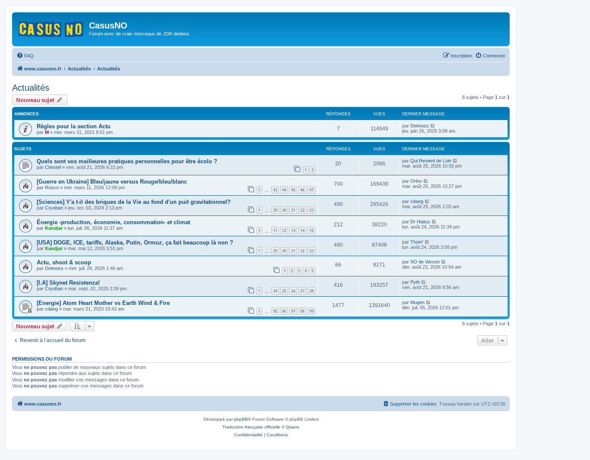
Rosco (52, 187)
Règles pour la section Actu (74, 126)
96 (284, 311)
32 (302, 210)
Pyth (415, 282)
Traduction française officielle (251, 427)
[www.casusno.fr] (51, 27)
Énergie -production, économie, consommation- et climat (113, 222)
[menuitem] (25, 56)
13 (293, 230)
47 (311, 190)
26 (293, 291)
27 (302, 291)
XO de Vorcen (425, 261)
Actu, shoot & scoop (64, 262)
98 (302, 311)
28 (311, 291)
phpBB (241, 419)
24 (275, 291)
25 (284, 291)
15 (311, 230)
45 (293, 190)
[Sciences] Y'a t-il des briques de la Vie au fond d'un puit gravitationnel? (134, 202)
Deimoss (419, 125)
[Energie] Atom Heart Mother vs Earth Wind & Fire (103, 303)
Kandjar (54, 228)
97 (293, 311)
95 (275, 311)
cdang (416, 201)
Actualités (30, 87)
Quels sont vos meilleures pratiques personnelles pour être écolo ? (127, 161)
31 (293, 210)
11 (275, 230)
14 (302, 230)
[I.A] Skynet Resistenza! (68, 282)
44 (284, 190)
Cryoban (54, 207)
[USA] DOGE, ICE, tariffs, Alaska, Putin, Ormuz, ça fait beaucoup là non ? (135, 242)
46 (302, 190)
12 (284, 230)
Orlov (416, 181)
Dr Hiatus (420, 221)
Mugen (417, 302)
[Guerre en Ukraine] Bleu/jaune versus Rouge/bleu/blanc (112, 181)
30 (284, 210)
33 (311, 210)
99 (311, 311)
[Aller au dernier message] (433, 125)
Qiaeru (292, 427)
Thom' (416, 241)
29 (275, 210)
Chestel (53, 167)
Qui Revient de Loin (430, 160)
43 (275, 190)
